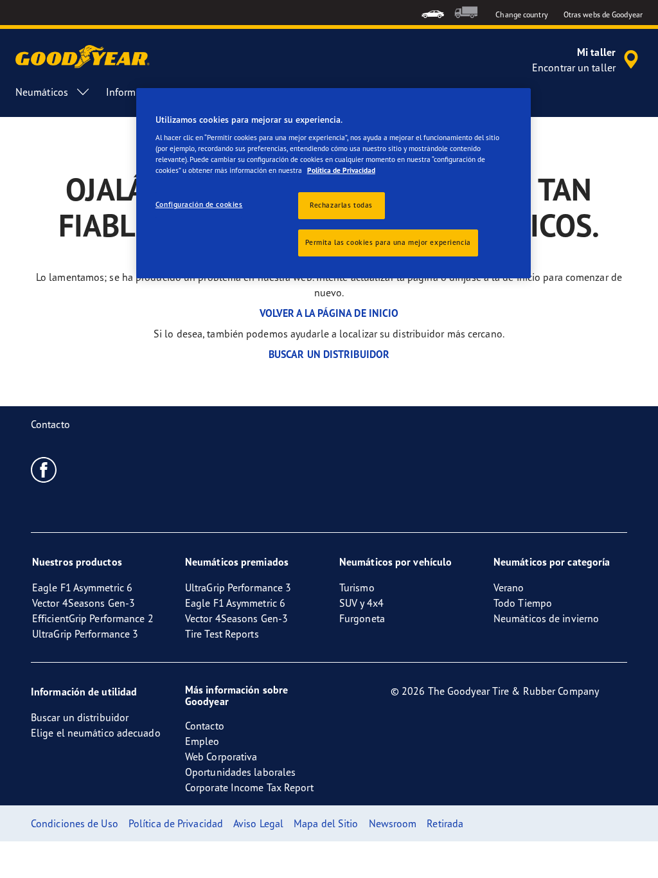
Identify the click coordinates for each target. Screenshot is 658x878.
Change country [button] (521, 14)
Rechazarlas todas (341, 205)
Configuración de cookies (199, 204)
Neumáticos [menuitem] (41, 91)
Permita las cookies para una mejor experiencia (388, 242)
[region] (333, 183)
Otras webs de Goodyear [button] (603, 14)
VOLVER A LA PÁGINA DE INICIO (329, 313)
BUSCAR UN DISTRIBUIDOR (329, 354)
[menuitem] (433, 12)
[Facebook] (44, 469)
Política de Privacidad (341, 170)
